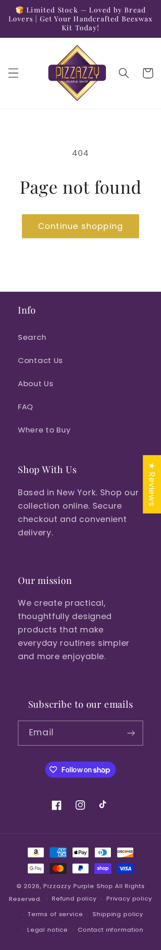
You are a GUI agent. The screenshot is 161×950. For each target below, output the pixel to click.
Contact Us (40, 360)
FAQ (25, 406)
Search (32, 337)
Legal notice (47, 930)
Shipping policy (118, 914)
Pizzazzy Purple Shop (78, 886)
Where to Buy (44, 429)
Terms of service (55, 914)
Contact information (111, 930)
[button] (13, 73)
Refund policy (74, 898)
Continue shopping (80, 226)
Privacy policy (129, 898)
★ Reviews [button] (151, 484)
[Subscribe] (131, 733)
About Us (36, 383)
